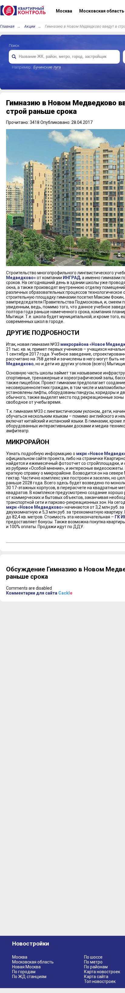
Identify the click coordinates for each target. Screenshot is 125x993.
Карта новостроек (102, 971)
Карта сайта (96, 976)
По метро (93, 962)
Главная (7, 26)
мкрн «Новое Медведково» (35, 507)
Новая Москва (26, 966)
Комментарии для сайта (39, 593)
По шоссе (93, 957)
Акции (29, 26)
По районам (96, 966)
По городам (23, 971)
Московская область (33, 962)
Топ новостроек (100, 981)
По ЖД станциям (29, 976)
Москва (19, 957)
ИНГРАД (71, 277)
